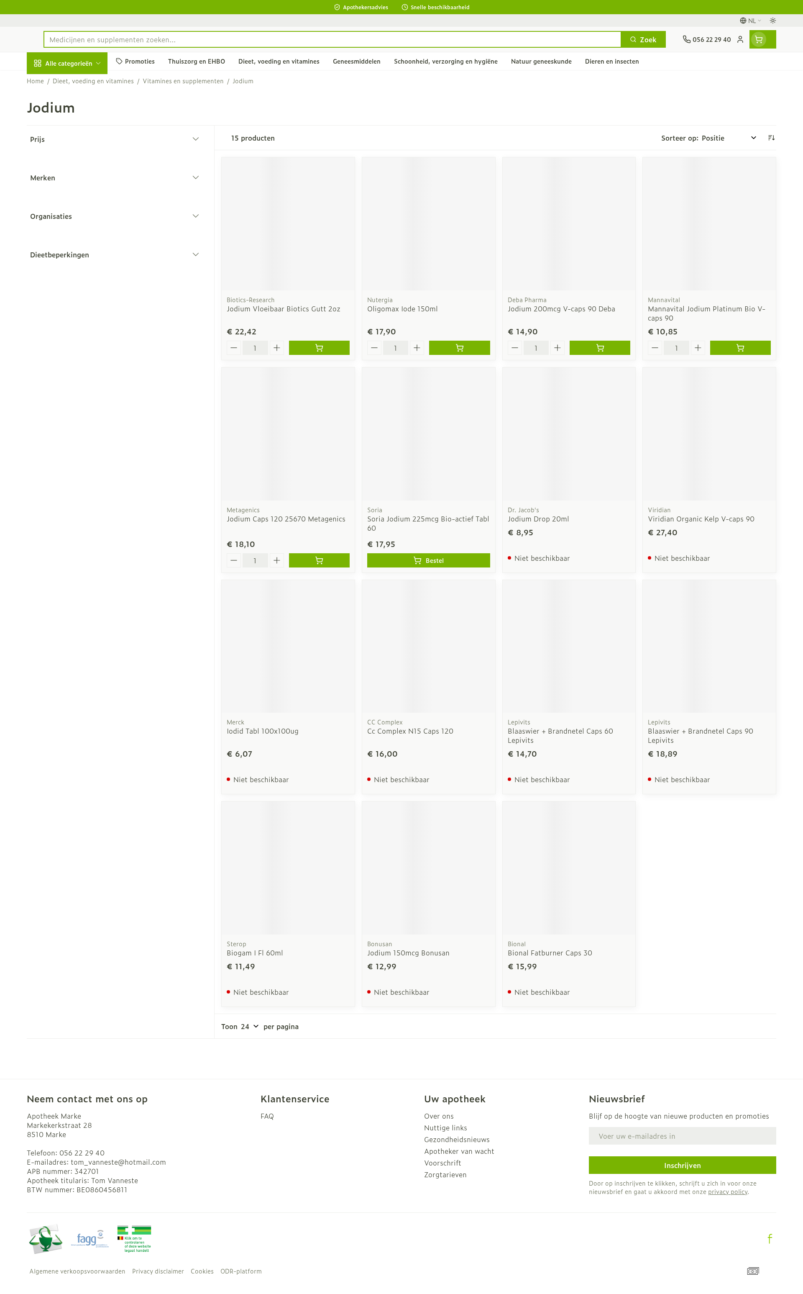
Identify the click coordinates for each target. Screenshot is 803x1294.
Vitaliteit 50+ (80, 203)
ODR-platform (241, 1271)
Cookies (202, 1271)
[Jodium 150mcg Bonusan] (428, 868)
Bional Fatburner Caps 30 (550, 952)
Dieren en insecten (80, 273)
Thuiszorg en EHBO (80, 250)
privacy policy (727, 1191)
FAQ (267, 1115)
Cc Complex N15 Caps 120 (410, 731)
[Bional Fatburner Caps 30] (569, 868)
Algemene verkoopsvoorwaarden (77, 1271)
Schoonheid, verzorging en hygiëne (80, 112)
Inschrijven (682, 1165)
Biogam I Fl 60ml (255, 952)
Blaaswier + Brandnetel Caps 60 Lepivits (560, 735)
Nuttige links (445, 1127)
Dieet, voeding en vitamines (80, 147)
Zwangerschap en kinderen (80, 177)
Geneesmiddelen (80, 296)
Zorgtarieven (445, 1174)
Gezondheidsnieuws (457, 1139)
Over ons (439, 1115)
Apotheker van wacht (459, 1150)
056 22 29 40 (82, 1153)
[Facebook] (770, 1238)
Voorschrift (442, 1162)
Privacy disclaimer (158, 1271)
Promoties (50, 82)
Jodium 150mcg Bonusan (408, 952)
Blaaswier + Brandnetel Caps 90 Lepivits (700, 735)
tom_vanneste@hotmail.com (118, 1162)
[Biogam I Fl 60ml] (288, 868)
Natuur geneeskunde (80, 226)
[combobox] (332, 39)
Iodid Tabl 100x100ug (263, 731)
